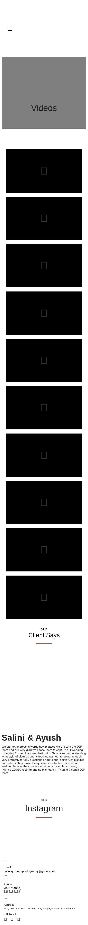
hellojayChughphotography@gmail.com (29, 871)
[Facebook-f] (5, 919)
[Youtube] (12, 919)
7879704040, (12, 888)
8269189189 (12, 891)
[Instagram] (18, 919)
